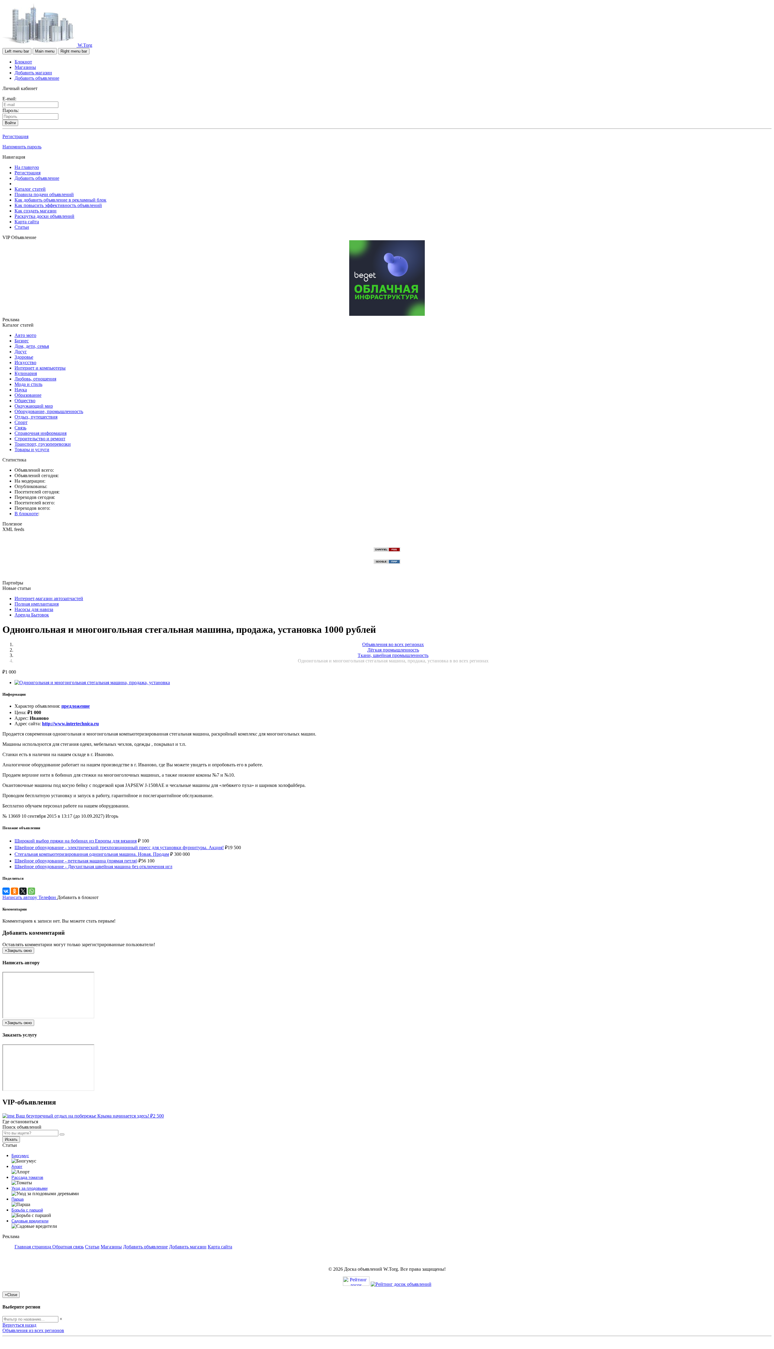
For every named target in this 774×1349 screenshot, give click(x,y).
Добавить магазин (33, 72)
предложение (75, 706)
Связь (20, 427)
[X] (23, 891)
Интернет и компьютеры (40, 367)
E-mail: (9, 98)
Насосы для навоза (34, 609)
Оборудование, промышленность (49, 411)
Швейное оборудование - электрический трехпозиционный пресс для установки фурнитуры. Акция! (119, 847)
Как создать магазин (36, 210)
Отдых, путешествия (36, 416)
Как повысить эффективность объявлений (58, 205)
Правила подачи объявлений (44, 194)
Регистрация (15, 136)
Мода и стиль (28, 384)
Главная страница (33, 1246)
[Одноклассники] (14, 891)
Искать (11, 1139)
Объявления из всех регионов (33, 1330)
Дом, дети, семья (32, 346)
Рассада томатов (27, 1177)
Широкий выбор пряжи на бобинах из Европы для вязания (76, 840)
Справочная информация (41, 433)
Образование (28, 395)
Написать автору (20, 897)
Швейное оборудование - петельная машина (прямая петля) (76, 860)
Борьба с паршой (27, 1210)
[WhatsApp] (31, 891)
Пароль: (10, 110)
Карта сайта (27, 221)
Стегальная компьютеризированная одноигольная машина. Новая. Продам (92, 854)
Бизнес (22, 340)
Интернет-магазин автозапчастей (49, 598)
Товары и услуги (32, 449)
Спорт (21, 422)
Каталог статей (30, 189)
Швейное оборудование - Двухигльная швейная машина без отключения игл (93, 866)
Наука (21, 389)
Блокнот (23, 61)
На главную (27, 167)
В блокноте (26, 513)
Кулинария (26, 373)
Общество (25, 400)
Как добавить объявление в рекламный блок (60, 199)
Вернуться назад (19, 1325)
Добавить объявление (37, 78)
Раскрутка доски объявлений (44, 216)
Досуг (21, 351)
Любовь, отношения (35, 378)
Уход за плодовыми (29, 1188)
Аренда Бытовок (32, 614)
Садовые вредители (29, 1221)
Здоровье (24, 357)
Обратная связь (68, 1246)
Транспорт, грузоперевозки (43, 444)
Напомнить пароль (21, 146)
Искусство (25, 362)
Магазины (25, 67)
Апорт (16, 1166)
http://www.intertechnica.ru (70, 723)
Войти (10, 123)
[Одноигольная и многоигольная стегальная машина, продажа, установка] (92, 682)
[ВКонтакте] (6, 891)
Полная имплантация (37, 604)
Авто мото (25, 335)
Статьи (22, 227)
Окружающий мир (34, 406)
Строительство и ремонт (40, 438)
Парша (17, 1199)
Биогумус (20, 1155)
